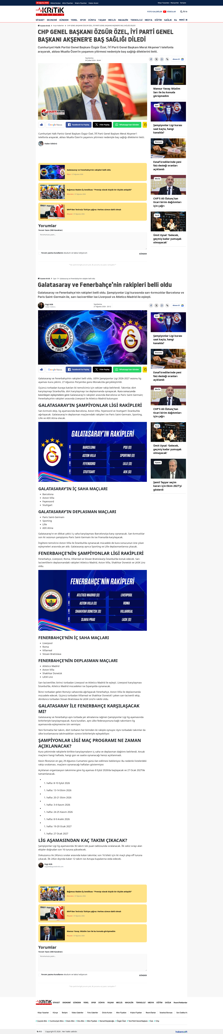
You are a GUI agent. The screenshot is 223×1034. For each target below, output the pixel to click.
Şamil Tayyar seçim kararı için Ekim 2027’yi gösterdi (167, 486)
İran (151, 1021)
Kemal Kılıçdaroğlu (106, 1021)
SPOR (83, 20)
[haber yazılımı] (181, 1031)
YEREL (74, 20)
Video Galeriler (77, 1012)
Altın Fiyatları (67, 3)
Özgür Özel (120, 1021)
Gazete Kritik (45, 26)
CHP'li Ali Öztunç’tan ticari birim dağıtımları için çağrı (167, 202)
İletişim (183, 3)
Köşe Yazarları (163, 3)
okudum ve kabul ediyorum (64, 253)
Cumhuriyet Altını (56, 1021)
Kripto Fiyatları (81, 3)
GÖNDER (143, 254)
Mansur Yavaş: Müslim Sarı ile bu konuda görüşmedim (166, 92)
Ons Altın (80, 1021)
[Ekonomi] (168, 148)
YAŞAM (102, 20)
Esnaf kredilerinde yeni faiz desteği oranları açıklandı (167, 165)
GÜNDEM (63, 20)
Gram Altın (70, 1021)
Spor (55, 279)
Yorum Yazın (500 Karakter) (50, 230)
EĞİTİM (158, 20)
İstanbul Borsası (166, 1012)
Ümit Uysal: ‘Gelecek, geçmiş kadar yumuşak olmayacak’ (167, 238)
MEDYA (148, 20)
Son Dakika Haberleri (184, 1012)
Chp (156, 1021)
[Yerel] (168, 221)
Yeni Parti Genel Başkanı (137, 1021)
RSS (40, 1031)
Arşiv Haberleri (58, 25)
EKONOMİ (52, 20)
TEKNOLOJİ (136, 20)
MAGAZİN (123, 20)
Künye (55, 1012)
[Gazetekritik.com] (44, 1002)
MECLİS (112, 20)
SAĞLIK (168, 20)
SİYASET (40, 20)
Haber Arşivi (93, 3)
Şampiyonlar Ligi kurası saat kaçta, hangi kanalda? (167, 129)
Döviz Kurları (56, 3)
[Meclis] (168, 184)
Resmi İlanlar (151, 1012)
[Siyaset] (168, 74)
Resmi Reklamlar (180, 1002)
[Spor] (168, 111)
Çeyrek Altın (41, 1021)
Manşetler (175, 3)
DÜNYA (92, 20)
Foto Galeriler (92, 1012)
